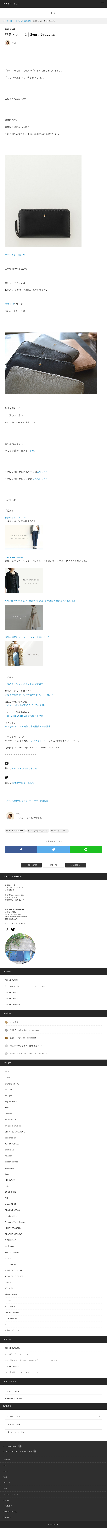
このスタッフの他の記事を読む (30, 818)
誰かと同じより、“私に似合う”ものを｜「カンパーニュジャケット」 (32, 1360)
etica (7, 1072)
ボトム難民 (13, 1022)
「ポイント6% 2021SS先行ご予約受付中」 (27, 705)
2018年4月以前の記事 (14, 1399)
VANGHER (9, 1288)
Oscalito (8, 1114)
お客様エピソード (12, 1330)
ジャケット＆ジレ (40, 740)
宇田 (18, 814)
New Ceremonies (14, 557)
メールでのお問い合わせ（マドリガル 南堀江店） (27, 801)
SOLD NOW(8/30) (12, 1348)
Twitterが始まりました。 (24, 783)
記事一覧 (53, 865)
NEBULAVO (10, 1180)
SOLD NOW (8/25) (12, 992)
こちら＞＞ (42, 472)
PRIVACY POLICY (10, 1512)
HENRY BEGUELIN (16, 831)
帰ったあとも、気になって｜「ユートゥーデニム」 (25, 986)
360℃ (7, 1324)
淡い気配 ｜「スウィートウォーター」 (20, 1354)
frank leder (9, 1246)
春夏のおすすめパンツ (16, 517)
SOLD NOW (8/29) (12, 980)
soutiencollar (10, 1138)
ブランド (6, 1483)
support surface (11, 1162)
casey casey (10, 1168)
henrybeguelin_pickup (39, 831)
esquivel (8, 1282)
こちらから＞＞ (40, 479)
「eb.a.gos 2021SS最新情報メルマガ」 (25, 716)
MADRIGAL (11, 4)
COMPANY (7, 1506)
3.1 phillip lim (10, 1264)
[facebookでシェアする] (21, 849)
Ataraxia (8, 1156)
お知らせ (6, 1459)
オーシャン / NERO (15, 255)
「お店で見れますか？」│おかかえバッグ (25, 1046)
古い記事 (74, 865)
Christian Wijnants (12, 1312)
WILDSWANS (10, 1306)
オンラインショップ (10, 1494)
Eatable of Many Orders (15, 1222)
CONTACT (7, 1518)
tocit (6, 1186)
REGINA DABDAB (12, 1210)
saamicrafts (10, 1150)
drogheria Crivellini (13, 1126)
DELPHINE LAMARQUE (15, 1132)
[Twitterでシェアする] (53, 849)
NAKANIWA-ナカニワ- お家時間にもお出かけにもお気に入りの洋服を (40, 601)
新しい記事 (32, 865)
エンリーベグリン (60, 831)
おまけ (5, 1471)
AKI (6, 1198)
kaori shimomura (12, 1252)
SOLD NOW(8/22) (12, 1004)
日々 (5, 1465)
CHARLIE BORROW (13, 1234)
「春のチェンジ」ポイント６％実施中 (24, 684)
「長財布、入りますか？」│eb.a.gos (24, 1030)
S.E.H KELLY (10, 1240)
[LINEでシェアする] (86, 849)
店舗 (5, 1489)
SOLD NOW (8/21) (12, 998)
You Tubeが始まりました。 (26, 768)
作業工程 (9, 304)
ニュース (8, 1078)
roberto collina (11, 1216)
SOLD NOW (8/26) (12, 1366)
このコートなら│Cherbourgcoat (22, 1038)
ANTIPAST (9, 1090)
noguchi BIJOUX (12, 1102)
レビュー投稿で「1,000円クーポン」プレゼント (29, 694)
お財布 (30, 450)
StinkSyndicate (11, 1318)
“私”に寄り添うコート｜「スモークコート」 (22, 1372)
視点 (5, 1477)
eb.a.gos (8, 1096)
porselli (8, 1258)
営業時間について (12, 1084)
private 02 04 (10, 1120)
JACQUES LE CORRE (14, 1276)
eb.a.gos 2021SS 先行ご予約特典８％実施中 (28, 726)
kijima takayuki (11, 1294)
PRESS (6, 1500)
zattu (7, 1108)
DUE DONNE (10, 1192)
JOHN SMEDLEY (12, 1144)
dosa (7, 1174)
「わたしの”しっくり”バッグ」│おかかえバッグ (28, 1054)
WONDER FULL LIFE (14, 1270)
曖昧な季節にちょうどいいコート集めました (27, 637)
